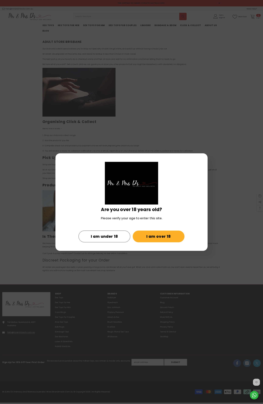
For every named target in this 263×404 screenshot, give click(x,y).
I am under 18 (104, 236)
